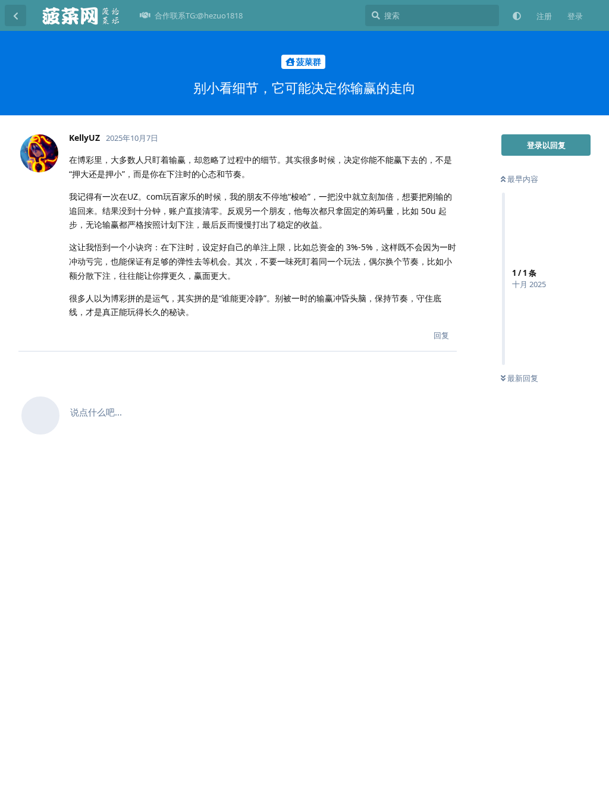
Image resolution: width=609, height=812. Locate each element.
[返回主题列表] (15, 15)
